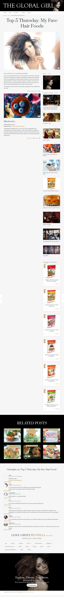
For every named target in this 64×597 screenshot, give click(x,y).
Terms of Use (26, 592)
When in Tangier (47, 224)
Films (20, 546)
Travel (12, 543)
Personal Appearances (10, 549)
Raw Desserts (35, 445)
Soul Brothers (46, 140)
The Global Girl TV (9, 546)
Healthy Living (7, 429)
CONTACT (29, 12)
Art (6, 543)
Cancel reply (49, 535)
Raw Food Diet (38, 543)
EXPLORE (16, 12)
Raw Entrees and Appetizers (32, 430)
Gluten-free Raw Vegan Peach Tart (51, 208)
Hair (8, 15)
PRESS (23, 12)
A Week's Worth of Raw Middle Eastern (52, 280)
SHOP (30, 549)
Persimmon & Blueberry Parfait (17, 126)
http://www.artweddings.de (15, 480)
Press (21, 549)
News (48, 546)
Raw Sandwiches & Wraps (15, 429)
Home (5, 15)
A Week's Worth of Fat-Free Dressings (52, 405)
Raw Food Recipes (32, 432)
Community (49, 543)
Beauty (28, 543)
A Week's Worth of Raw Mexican (51, 191)
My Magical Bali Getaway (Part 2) (51, 241)
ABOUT (10, 12)
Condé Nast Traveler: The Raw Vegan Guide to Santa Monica (50, 108)
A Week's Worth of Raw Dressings (52, 380)
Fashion (21, 543)
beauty (12, 73)
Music (41, 546)
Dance (27, 546)
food (12, 80)
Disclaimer (31, 592)
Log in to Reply (7, 481)
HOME (5, 12)
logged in (30, 538)
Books (34, 546)
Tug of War (46, 255)
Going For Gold (47, 123)
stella (40, 535)
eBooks (45, 358)
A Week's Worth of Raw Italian (52, 330)
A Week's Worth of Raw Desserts (52, 355)
